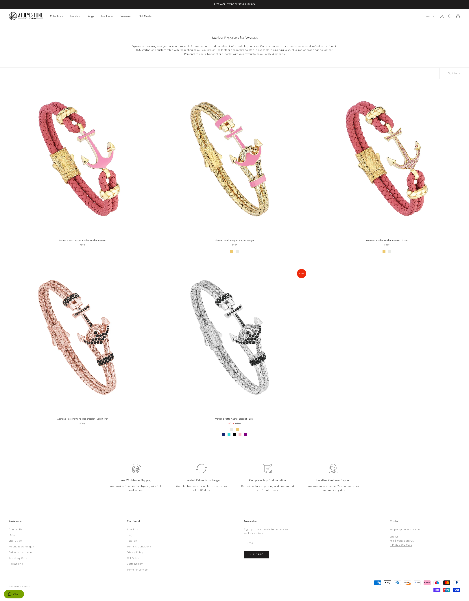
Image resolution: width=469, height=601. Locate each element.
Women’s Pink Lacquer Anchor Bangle (234, 240)
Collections (56, 16)
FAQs (12, 535)
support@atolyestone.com (406, 529)
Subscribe (256, 554)
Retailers (132, 540)
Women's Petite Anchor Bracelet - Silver (234, 418)
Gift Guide (145, 16)
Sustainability (135, 564)
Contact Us (15, 529)
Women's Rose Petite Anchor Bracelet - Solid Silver (82, 418)
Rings (91, 16)
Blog (129, 535)
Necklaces (107, 16)
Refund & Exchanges (21, 546)
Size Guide (15, 540)
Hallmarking (16, 564)
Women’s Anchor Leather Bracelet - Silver (387, 240)
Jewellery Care (18, 558)
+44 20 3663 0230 (401, 545)
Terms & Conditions (139, 546)
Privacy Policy (135, 552)
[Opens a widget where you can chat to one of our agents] (14, 594)
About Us (132, 529)
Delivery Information (21, 552)
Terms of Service (137, 569)
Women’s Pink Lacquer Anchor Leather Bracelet (82, 240)
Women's (126, 16)
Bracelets (75, 16)
